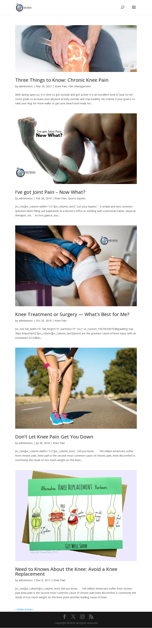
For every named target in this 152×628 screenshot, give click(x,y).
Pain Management (79, 86)
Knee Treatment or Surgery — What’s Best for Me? (72, 314)
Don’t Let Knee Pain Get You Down (54, 436)
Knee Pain (61, 86)
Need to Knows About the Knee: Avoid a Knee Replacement (66, 571)
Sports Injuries (76, 198)
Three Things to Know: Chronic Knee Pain (61, 80)
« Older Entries (24, 609)
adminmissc (26, 86)
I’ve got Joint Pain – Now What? (50, 192)
